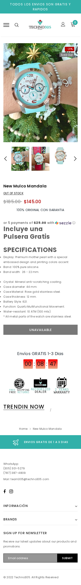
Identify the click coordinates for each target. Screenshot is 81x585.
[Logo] (40, 25)
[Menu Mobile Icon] (6, 25)
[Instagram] (11, 491)
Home (23, 429)
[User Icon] (63, 25)
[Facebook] (4, 491)
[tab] (26, 407)
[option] (40, 92)
